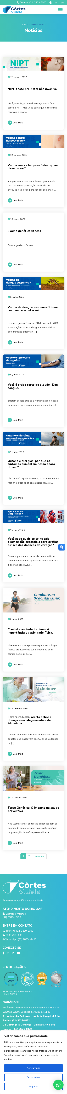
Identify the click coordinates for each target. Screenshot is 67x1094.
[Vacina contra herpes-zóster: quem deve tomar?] (33, 141)
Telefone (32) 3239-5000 (19, 930)
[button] (58, 1085)
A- (56, 2)
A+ (62, 2)
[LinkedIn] (13, 953)
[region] (33, 1062)
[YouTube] (18, 953)
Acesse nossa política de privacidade (23, 900)
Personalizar (33, 1077)
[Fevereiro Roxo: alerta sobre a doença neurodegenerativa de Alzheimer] (33, 689)
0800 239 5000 (13, 935)
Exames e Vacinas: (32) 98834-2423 (14, 915)
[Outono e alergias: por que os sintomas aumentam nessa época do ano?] (33, 439)
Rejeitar (33, 1086)
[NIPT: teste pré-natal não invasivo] (33, 64)
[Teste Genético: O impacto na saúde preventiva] (33, 778)
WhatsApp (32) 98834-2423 (20, 939)
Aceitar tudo (33, 1068)
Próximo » (39, 856)
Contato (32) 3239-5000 (32, 2)
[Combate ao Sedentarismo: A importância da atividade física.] (33, 600)
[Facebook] (3, 953)
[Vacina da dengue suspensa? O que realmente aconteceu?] (33, 283)
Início (24, 25)
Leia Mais (18, 122)
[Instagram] (8, 953)
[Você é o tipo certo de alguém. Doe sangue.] (33, 361)
